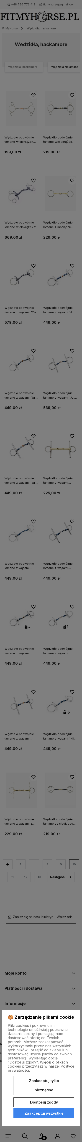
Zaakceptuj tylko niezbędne (44, 1085)
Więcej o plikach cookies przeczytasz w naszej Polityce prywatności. (41, 1066)
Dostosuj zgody (44, 1102)
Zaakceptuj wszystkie (44, 1113)
